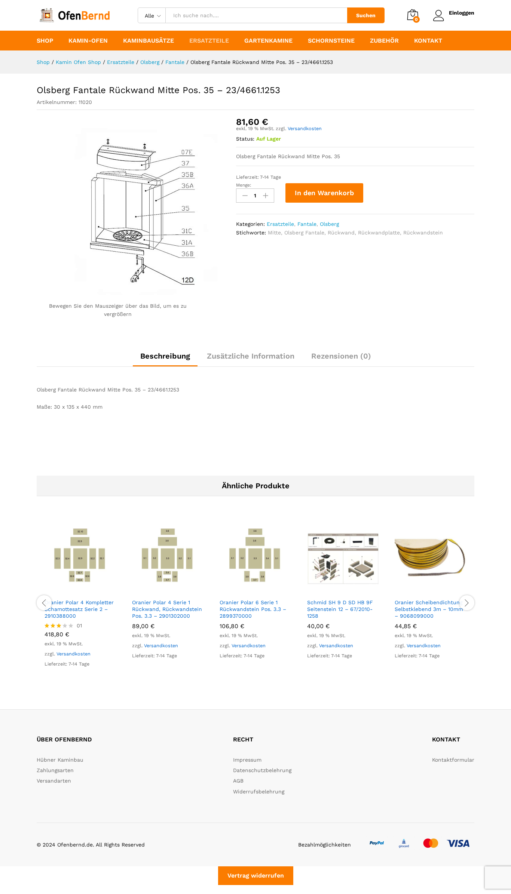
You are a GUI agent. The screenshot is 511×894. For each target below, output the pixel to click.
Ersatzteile (280, 224)
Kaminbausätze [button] (148, 41)
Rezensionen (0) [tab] (341, 356)
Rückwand (341, 233)
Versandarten (54, 781)
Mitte (274, 233)
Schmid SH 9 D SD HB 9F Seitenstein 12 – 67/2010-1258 (340, 609)
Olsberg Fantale (304, 233)
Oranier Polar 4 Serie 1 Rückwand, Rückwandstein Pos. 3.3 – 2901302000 (167, 609)
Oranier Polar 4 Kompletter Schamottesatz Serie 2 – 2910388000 (79, 609)
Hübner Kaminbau (60, 760)
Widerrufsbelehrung (258, 792)
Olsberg (329, 224)
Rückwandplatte (379, 233)
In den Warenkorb (324, 193)
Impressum (247, 760)
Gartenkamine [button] (268, 41)
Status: (245, 139)
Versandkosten (305, 128)
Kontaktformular (453, 760)
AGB (238, 781)
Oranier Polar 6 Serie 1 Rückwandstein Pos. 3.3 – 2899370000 (253, 609)
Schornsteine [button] (331, 41)
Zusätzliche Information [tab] (250, 356)
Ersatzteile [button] (209, 41)
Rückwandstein (423, 233)
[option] (80, 602)
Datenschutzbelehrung (262, 770)
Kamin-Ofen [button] (88, 41)
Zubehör (384, 41)
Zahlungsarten (55, 770)
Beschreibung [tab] (165, 356)
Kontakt (428, 41)
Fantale (306, 224)
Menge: (243, 185)
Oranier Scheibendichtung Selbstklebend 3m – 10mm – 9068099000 (429, 609)
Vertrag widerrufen (255, 875)
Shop (45, 41)
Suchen (366, 15)
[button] (71, 590)
